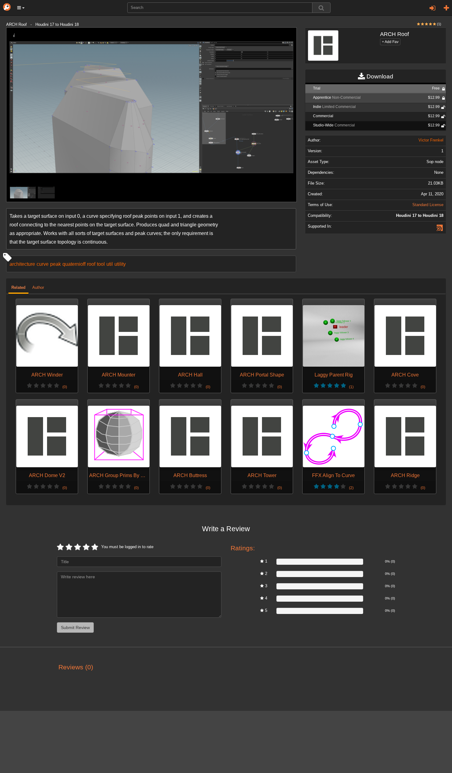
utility (120, 264)
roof (91, 264)
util (109, 264)
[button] (21, 7)
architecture (22, 264)
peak (55, 264)
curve (43, 264)
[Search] (321, 7)
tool (101, 264)
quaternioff (73, 264)
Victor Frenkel (430, 140)
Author (38, 287)
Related (18, 287)
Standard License (427, 205)
